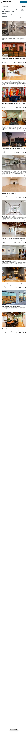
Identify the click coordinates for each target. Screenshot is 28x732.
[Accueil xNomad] (7, 2)
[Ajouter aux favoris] (25, 22)
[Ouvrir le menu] (2, 2)
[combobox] (22, 10)
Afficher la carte (14, 729)
